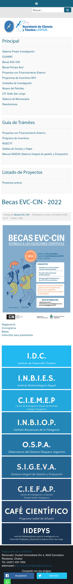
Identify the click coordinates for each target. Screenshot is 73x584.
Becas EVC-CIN (21, 214)
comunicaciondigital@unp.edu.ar (34, 565)
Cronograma (9, 328)
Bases (5, 331)
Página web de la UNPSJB (16, 551)
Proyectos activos (12, 182)
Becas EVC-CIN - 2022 (32, 202)
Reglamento (8, 324)
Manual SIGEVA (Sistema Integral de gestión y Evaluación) (35, 154)
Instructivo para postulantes (17, 335)
